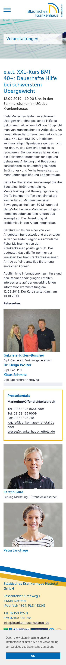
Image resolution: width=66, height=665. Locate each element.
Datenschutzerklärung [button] (40, 646)
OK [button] (33, 655)
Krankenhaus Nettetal (44, 10)
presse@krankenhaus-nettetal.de (31, 431)
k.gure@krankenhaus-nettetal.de (31, 422)
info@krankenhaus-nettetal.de (26, 623)
